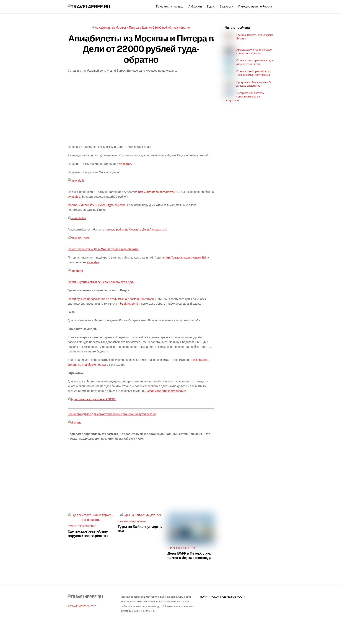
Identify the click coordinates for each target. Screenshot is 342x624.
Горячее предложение (82, 526)
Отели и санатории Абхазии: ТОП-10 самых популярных (253, 73)
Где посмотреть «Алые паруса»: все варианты (88, 533)
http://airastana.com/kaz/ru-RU (159, 192)
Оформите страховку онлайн (166, 391)
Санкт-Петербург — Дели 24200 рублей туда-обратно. (103, 249)
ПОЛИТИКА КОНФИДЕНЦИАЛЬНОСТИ (222, 596)
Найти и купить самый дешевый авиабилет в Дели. (101, 282)
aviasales (125, 164)
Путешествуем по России (255, 6)
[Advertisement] (141, 111)
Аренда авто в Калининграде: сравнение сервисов (254, 51)
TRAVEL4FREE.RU (80, 606)
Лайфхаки (195, 6)
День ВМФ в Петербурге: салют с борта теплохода (189, 555)
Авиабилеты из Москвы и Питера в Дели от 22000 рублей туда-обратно (141, 49)
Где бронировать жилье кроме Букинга (254, 36)
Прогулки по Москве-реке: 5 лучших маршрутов (253, 84)
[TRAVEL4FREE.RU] (89, 6)
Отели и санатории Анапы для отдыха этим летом (255, 62)
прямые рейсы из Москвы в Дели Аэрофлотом (135, 229)
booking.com (128, 303)
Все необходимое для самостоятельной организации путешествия (112, 414)
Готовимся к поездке (169, 6)
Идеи (210, 6)
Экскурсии (226, 6)
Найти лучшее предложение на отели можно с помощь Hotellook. (111, 299)
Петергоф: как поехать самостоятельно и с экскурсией (244, 96)
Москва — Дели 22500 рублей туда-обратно (97, 205)
